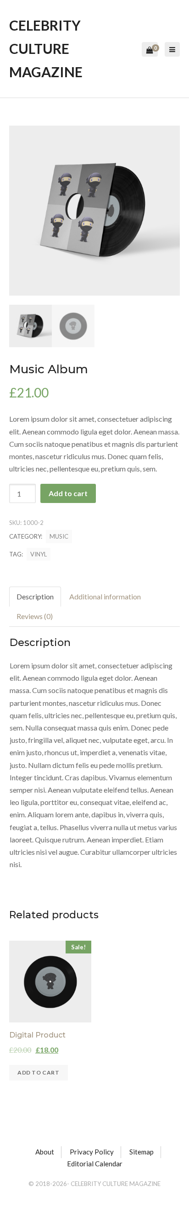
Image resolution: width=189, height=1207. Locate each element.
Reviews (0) (35, 616)
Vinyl (38, 554)
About (44, 1152)
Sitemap (141, 1152)
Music (59, 536)
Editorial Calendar (94, 1163)
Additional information (105, 596)
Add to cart (68, 493)
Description (35, 596)
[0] (149, 50)
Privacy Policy (92, 1152)
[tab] (35, 597)
